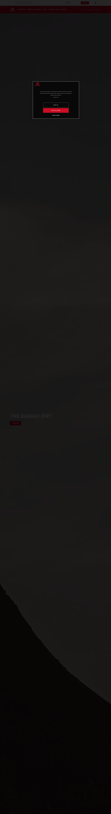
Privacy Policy (55, 97)
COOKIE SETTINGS (56, 115)
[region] (56, 100)
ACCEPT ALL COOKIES (56, 110)
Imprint (57, 97)
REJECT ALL (55, 105)
